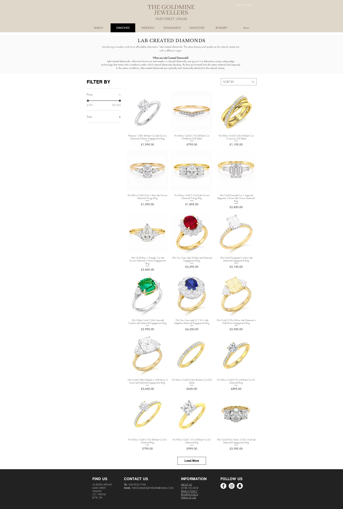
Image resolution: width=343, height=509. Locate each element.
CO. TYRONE (99, 494)
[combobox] (239, 81)
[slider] (88, 101)
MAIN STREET (99, 488)
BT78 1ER (97, 497)
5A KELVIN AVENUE (102, 484)
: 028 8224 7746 (136, 484)
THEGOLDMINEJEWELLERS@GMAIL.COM (152, 488)
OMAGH (96, 491)
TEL (125, 484)
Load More (192, 460)
